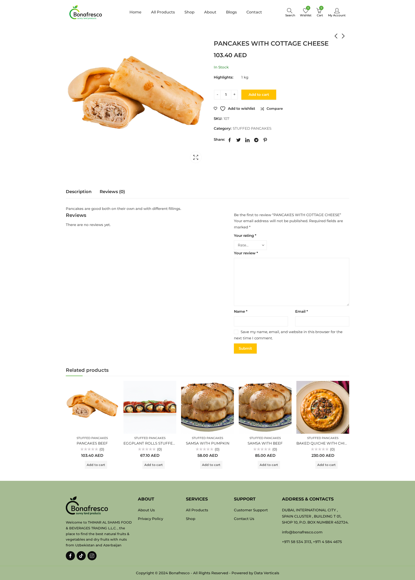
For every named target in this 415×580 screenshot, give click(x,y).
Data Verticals (266, 573)
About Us (146, 510)
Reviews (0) (112, 191)
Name (240, 311)
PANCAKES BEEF (92, 443)
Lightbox (195, 157)
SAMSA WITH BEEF (265, 443)
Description (79, 191)
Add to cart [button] (96, 465)
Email (301, 311)
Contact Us (244, 518)
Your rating (245, 235)
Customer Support (251, 510)
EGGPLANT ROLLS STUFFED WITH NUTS (160, 443)
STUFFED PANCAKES (247, 34)
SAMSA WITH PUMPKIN (207, 443)
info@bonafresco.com (302, 532)
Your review (246, 253)
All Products (197, 510)
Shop (230, 34)
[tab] (79, 191)
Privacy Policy (150, 518)
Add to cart (259, 94)
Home (218, 34)
